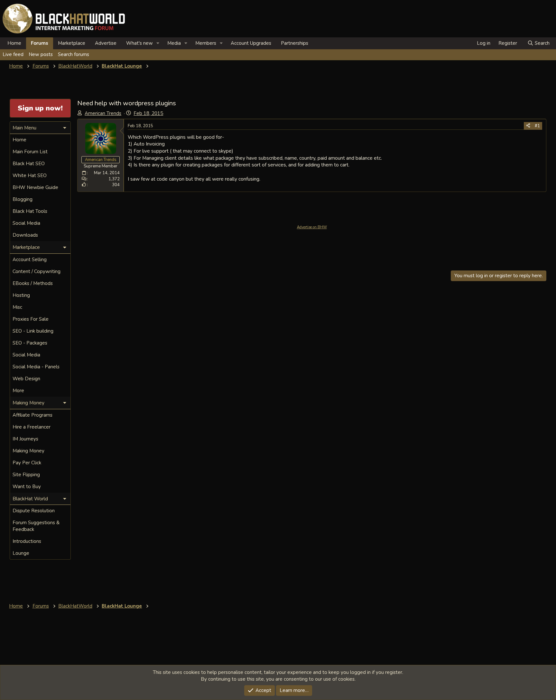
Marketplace (71, 43)
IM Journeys (25, 439)
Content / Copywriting (36, 271)
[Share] (528, 126)
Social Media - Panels (36, 367)
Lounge (21, 553)
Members (205, 43)
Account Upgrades (251, 43)
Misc (17, 307)
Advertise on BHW (312, 227)
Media (174, 43)
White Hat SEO (30, 175)
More (18, 390)
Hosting (21, 295)
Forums (39, 43)
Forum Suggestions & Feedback (36, 526)
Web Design (26, 378)
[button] (157, 43)
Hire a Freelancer (32, 427)
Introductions (27, 541)
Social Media (26, 223)
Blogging (22, 199)
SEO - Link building (33, 331)
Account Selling (30, 259)
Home (14, 43)
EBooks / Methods (33, 283)
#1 (537, 126)
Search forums (73, 54)
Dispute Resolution (34, 510)
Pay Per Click (27, 462)
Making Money (28, 451)
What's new (139, 43)
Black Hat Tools (30, 211)
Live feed (13, 54)
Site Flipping (26, 474)
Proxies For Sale (31, 319)
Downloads (25, 235)
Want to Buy (27, 486)
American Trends (103, 113)
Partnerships (294, 43)
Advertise (105, 43)
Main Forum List (30, 151)
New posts (41, 54)
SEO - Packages (30, 343)
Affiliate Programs (32, 415)
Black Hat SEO (29, 163)
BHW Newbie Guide (35, 187)
